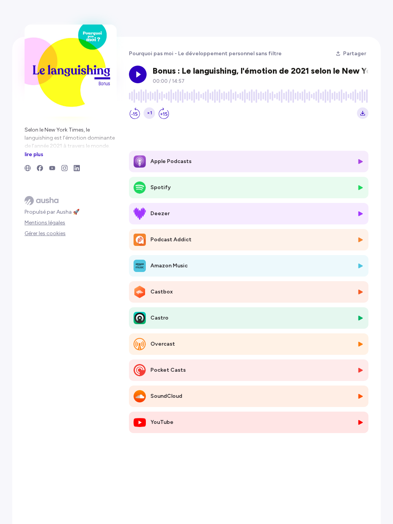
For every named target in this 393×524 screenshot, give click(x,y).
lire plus (34, 154)
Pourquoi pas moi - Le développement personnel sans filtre (205, 53)
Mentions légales (45, 222)
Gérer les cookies (45, 233)
